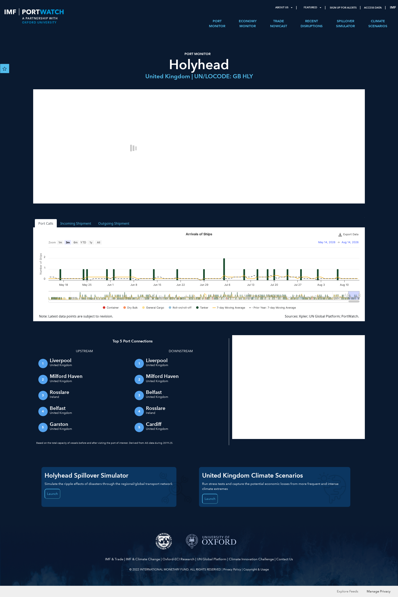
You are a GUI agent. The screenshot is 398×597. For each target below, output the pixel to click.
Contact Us (284, 559)
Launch (52, 494)
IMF (393, 7)
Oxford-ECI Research (178, 559)
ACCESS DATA (373, 7)
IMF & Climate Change (143, 559)
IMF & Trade (114, 559)
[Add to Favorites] (4, 68)
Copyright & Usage (256, 569)
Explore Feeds (347, 591)
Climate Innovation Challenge (251, 559)
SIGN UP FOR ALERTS (343, 7)
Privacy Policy (232, 569)
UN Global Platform (211, 559)
